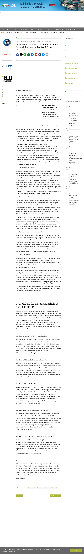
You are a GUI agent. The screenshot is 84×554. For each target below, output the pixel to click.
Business (33, 29)
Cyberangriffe (32, 488)
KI (11, 32)
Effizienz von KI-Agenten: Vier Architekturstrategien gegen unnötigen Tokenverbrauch (74, 159)
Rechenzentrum (43, 32)
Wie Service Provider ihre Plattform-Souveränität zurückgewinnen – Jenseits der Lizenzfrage (74, 199)
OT (56, 488)
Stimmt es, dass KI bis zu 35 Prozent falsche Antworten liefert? (73, 139)
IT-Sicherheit (19, 32)
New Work (61, 32)
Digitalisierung (31, 32)
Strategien (24, 29)
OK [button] (76, 550)
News (8, 29)
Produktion (51, 488)
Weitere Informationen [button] (9, 551)
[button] (17, 54)
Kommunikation (70, 29)
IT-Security (32, 41)
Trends (15, 29)
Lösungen (41, 29)
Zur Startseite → (55, 496)
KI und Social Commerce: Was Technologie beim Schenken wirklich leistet (73, 179)
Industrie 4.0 (24, 41)
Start (2, 29)
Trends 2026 (4, 32)
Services (49, 29)
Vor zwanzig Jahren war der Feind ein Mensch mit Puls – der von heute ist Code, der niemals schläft (73, 119)
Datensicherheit (41, 488)
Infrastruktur (58, 29)
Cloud (53, 32)
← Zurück (19, 496)
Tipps (79, 29)
